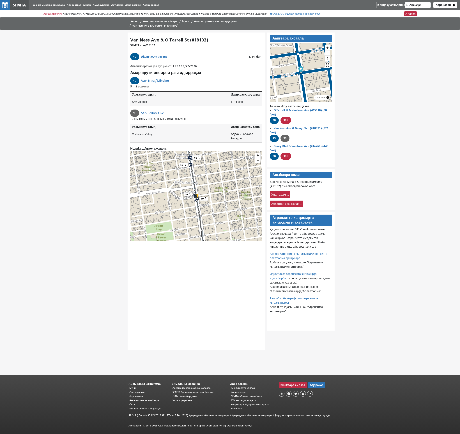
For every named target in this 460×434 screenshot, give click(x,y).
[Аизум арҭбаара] (327, 47)
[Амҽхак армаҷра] (327, 52)
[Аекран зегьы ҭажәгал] (327, 65)
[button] (445, 5)
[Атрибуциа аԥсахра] (328, 97)
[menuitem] (49, 5)
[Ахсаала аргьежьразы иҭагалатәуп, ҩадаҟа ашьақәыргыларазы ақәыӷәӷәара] (327, 58)
